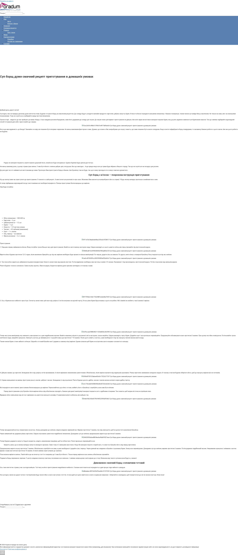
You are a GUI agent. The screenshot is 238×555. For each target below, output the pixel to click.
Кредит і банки (12, 24)
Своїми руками (9, 37)
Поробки (10, 39)
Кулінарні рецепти (10, 28)
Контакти (3, 549)
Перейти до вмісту (6, 1)
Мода (5, 35)
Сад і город (11, 32)
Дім (5, 19)
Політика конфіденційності (17, 549)
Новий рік (7, 17)
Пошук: (2, 13)
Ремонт (6, 30)
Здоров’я (7, 26)
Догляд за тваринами (14, 41)
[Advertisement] (56, 59)
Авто (9, 21)
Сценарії (7, 44)
